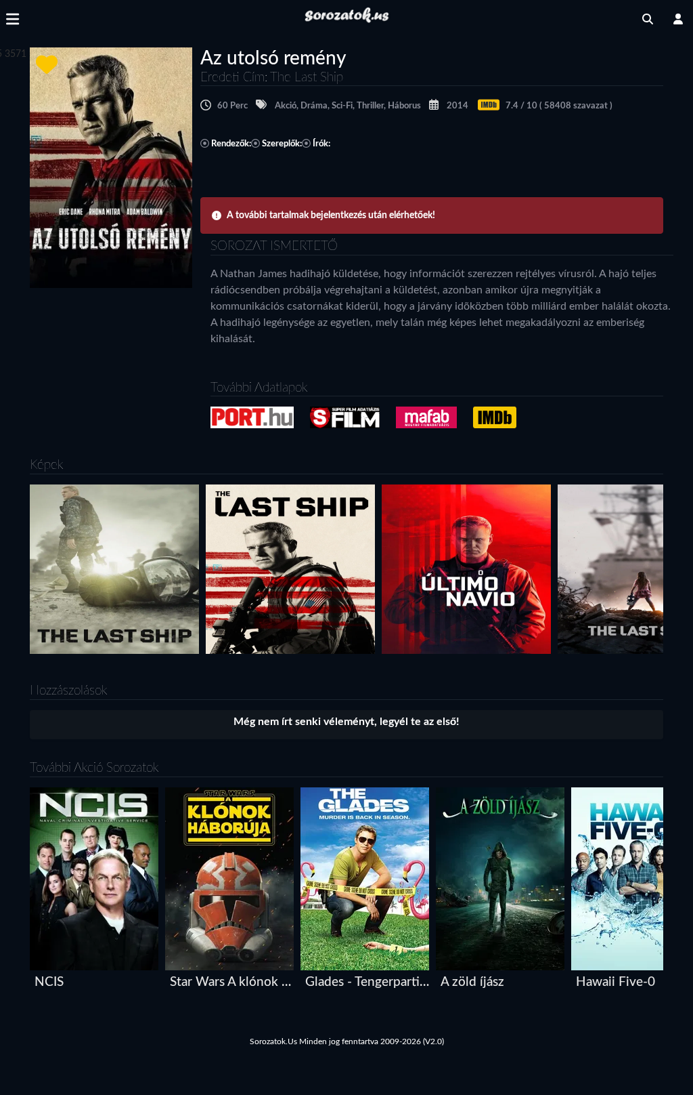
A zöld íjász (472, 982)
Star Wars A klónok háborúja (232, 982)
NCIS (49, 982)
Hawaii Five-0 (615, 982)
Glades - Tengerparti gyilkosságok (367, 982)
